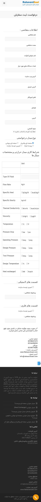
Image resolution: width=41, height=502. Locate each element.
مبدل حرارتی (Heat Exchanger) (24, 408)
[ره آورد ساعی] (31, 3)
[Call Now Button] (36, 497)
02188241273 (32, 469)
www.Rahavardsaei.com (28, 490)
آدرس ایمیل (32, 87)
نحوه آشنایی (32, 129)
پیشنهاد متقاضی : (30, 293)
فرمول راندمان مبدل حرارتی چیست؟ (23, 412)
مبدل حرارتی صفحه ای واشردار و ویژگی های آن (19, 422)
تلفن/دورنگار (32, 97)
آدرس (34, 118)
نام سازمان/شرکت (30, 56)
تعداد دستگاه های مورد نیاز (27, 66)
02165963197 (32, 471)
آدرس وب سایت (30, 77)
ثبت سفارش (39, 363)
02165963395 (32, 473)
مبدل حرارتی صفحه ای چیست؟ (25, 403)
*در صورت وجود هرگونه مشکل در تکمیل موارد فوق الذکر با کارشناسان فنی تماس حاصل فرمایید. (20, 330)
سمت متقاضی (31, 45)
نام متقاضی (32, 35)
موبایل (34, 108)
